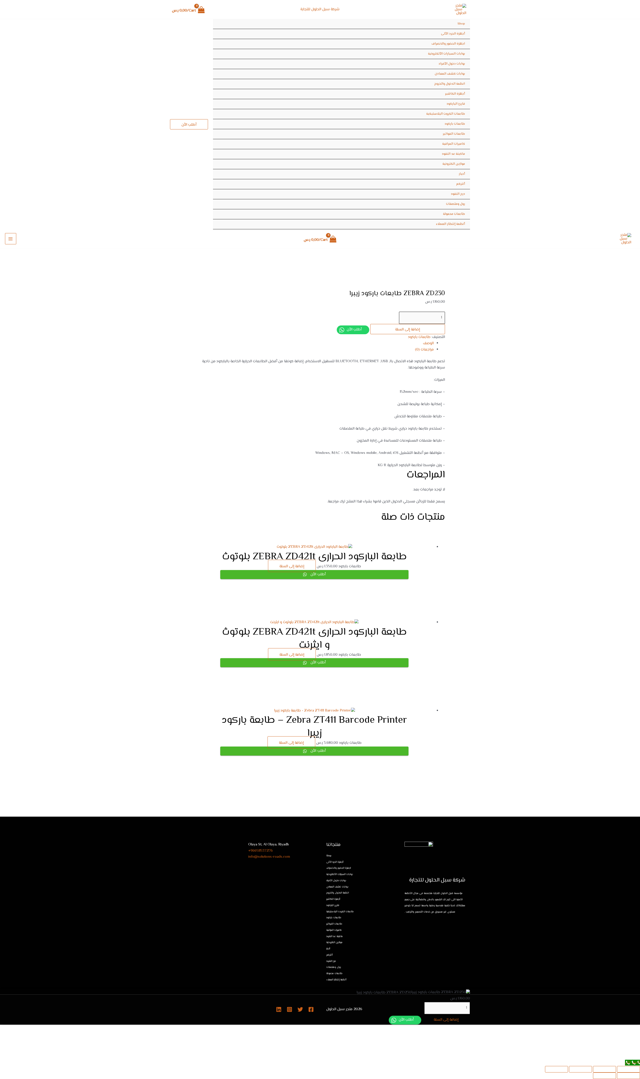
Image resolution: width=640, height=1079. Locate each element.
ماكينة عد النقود (453, 153)
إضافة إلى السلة (407, 329)
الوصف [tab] (428, 343)
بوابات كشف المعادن (450, 73)
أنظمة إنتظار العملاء (450, 224)
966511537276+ (260, 851)
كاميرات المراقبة (453, 143)
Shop (461, 23)
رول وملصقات (455, 204)
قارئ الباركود (455, 103)
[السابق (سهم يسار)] (628, 1075)
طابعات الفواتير (454, 133)
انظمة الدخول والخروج (449, 83)
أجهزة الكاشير (455, 93)
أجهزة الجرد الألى (453, 33)
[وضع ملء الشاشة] (604, 1069)
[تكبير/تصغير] (628, 1069)
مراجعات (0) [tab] (424, 349)
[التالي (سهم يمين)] (604, 1075)
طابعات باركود (454, 123)
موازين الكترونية (453, 163)
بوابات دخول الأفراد (451, 63)
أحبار (462, 173)
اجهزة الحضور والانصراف (448, 43)
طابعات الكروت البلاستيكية (445, 113)
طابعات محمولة (454, 214)
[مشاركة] (580, 1069)
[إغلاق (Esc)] (556, 1069)
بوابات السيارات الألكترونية (446, 53)
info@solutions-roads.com (269, 857)
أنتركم (460, 184)
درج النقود (458, 194)
